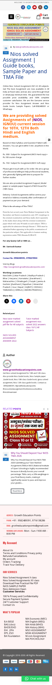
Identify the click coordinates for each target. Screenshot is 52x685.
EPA (12, 630)
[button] (5, 17)
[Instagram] (40, 7)
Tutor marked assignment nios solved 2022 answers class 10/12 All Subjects (36, 324)
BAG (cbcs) (9, 624)
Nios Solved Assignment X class (20, 577)
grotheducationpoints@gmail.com (30, 525)
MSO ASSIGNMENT (35, 630)
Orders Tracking (12, 561)
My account (9, 559)
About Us (8, 550)
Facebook (5, 669)
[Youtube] (34, 7)
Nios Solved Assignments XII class (21, 580)
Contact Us (9, 604)
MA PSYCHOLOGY (35, 638)
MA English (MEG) (35, 621)
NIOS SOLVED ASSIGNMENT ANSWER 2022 (9, 338)
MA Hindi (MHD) (34, 624)
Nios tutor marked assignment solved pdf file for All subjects (13, 321)
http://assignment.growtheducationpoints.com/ (24, 267)
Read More (17, 491)
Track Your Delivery (13, 564)
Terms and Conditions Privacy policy (22, 553)
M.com (28, 636)
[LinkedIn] (46, 7)
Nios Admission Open (14, 589)
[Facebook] (23, 7)
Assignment (39, 636)
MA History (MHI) (34, 627)
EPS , (6, 633)
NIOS (37, 119)
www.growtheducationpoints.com (29, 47)
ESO (11, 633)
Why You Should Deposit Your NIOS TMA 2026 (29, 454)
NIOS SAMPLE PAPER (14, 586)
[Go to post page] (26, 431)
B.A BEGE (9, 621)
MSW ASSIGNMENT (36, 633)
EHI (6, 630)
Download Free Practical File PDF (20, 583)
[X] (29, 7)
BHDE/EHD (10, 627)
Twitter (11, 669)
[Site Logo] (23, 16)
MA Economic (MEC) (36, 618)
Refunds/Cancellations (15, 556)
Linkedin (16, 669)
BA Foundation (12, 636)
